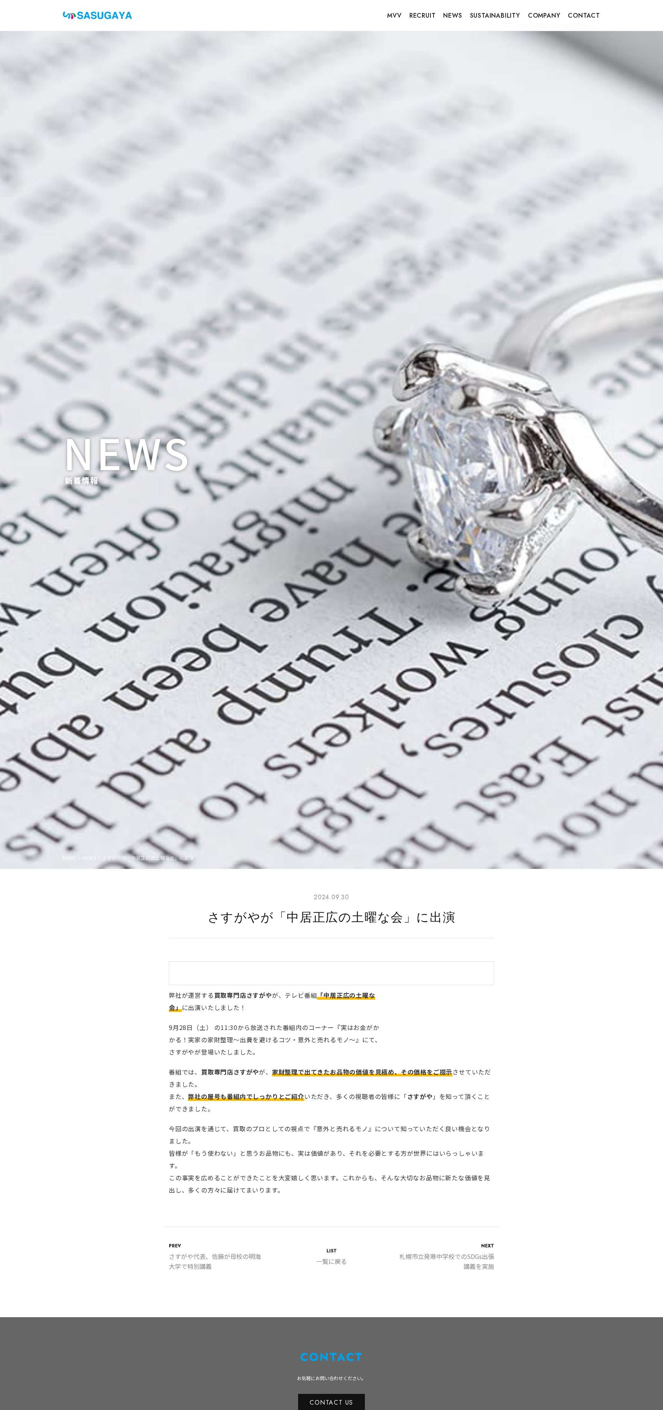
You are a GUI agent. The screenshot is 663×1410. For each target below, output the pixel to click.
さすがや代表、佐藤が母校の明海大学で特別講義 (215, 1256)
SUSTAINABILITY (495, 15)
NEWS (452, 15)
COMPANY (544, 15)
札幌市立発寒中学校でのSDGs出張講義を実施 (446, 1256)
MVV (394, 15)
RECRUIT (422, 15)
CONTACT (584, 15)
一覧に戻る (331, 1256)
